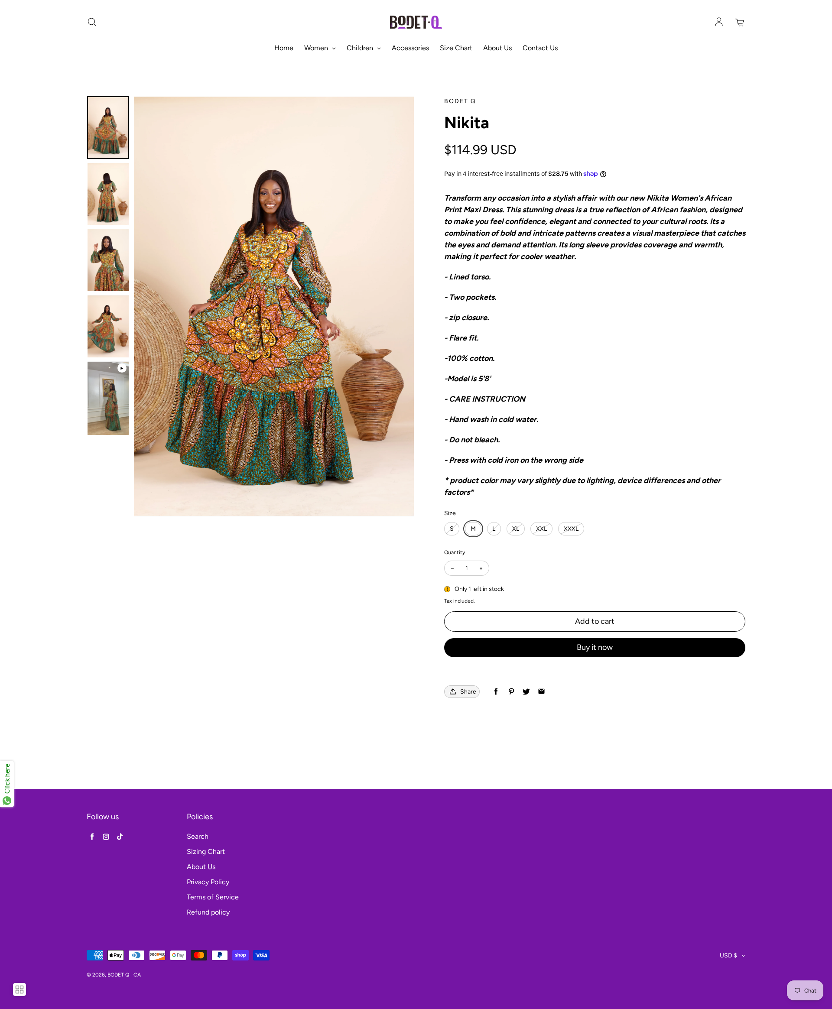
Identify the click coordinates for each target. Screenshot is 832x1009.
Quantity (454, 552)
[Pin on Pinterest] (511, 691)
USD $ (728, 955)
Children (361, 48)
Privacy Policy (208, 882)
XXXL (571, 528)
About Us (497, 48)
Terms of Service (213, 897)
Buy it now (595, 647)
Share (468, 691)
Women (317, 48)
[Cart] (740, 22)
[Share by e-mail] (541, 691)
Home (283, 48)
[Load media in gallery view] (108, 128)
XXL (541, 528)
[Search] (92, 22)
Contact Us (540, 48)
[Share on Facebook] (496, 691)
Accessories (410, 48)
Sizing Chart (206, 851)
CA (137, 975)
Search (197, 836)
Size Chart (456, 48)
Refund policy (208, 912)
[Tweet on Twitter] (526, 691)
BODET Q (118, 975)
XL (515, 528)
